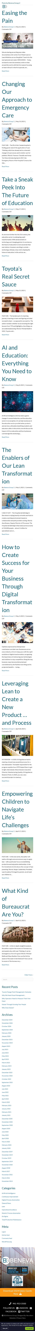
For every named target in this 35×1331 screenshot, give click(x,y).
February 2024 (6, 1033)
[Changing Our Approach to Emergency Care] (16, 134)
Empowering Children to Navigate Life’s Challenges (17, 809)
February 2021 (6, 1112)
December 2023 (7, 1039)
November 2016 (7, 1174)
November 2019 (7, 1155)
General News (6, 1203)
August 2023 (6, 1046)
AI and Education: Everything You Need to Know (17, 363)
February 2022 (6, 1105)
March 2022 (6, 1102)
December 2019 (7, 1151)
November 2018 (7, 1165)
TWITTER (24, 1311)
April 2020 (5, 1138)
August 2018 (6, 1168)
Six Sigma (5, 1216)
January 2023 (6, 1069)
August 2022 (6, 1086)
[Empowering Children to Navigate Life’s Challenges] (17, 845)
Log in (4, 1232)
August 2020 (6, 1128)
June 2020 (5, 1132)
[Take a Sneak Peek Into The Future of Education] (17, 223)
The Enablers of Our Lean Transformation (17, 465)
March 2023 (6, 1062)
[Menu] (30, 7)
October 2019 (6, 1158)
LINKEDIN (23, 1308)
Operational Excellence (9, 1210)
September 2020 (7, 1125)
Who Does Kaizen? (8, 1008)
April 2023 (5, 1059)
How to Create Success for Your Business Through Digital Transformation (17, 578)
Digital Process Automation (11, 1200)
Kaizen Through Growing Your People (14, 1004)
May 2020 (5, 1135)
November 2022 (7, 1076)
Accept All (29, 1328)
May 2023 (5, 1056)
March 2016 (6, 1178)
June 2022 (5, 1092)
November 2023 (7, 1043)
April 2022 (5, 1099)
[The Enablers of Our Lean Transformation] (17, 501)
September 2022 (7, 1082)
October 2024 (6, 1026)
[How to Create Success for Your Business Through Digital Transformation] (17, 632)
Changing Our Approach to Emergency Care (17, 99)
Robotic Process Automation (11, 1213)
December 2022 (7, 1072)
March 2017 (6, 1171)
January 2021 (6, 1115)
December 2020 (7, 1118)
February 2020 (6, 1145)
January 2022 (6, 1109)
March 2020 (6, 1142)
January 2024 (6, 1036)
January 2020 (6, 1148)
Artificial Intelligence (8, 1193)
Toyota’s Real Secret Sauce (16, 276)
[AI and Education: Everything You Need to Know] (17, 401)
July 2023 (5, 1049)
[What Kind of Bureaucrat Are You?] (17, 934)
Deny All (5, 1328)
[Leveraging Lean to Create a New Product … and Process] (17, 745)
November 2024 (7, 1023)
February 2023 (6, 1066)
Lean (3, 1206)
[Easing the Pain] (17, 40)
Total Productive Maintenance (11, 1220)
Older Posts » (28, 975)
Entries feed (6, 1235)
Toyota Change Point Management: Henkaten (16, 992)
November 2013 (7, 1181)
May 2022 (5, 1095)
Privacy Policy (21, 1318)
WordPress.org (7, 1242)
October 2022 (6, 1079)
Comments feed (7, 1238)
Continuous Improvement (10, 1196)
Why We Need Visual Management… (13, 995)
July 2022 (5, 1089)
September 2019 (7, 1161)
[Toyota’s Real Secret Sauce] (17, 304)
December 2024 (7, 1020)
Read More (5, 71)
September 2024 (7, 1030)
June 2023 (5, 1053)
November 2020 (7, 1122)
